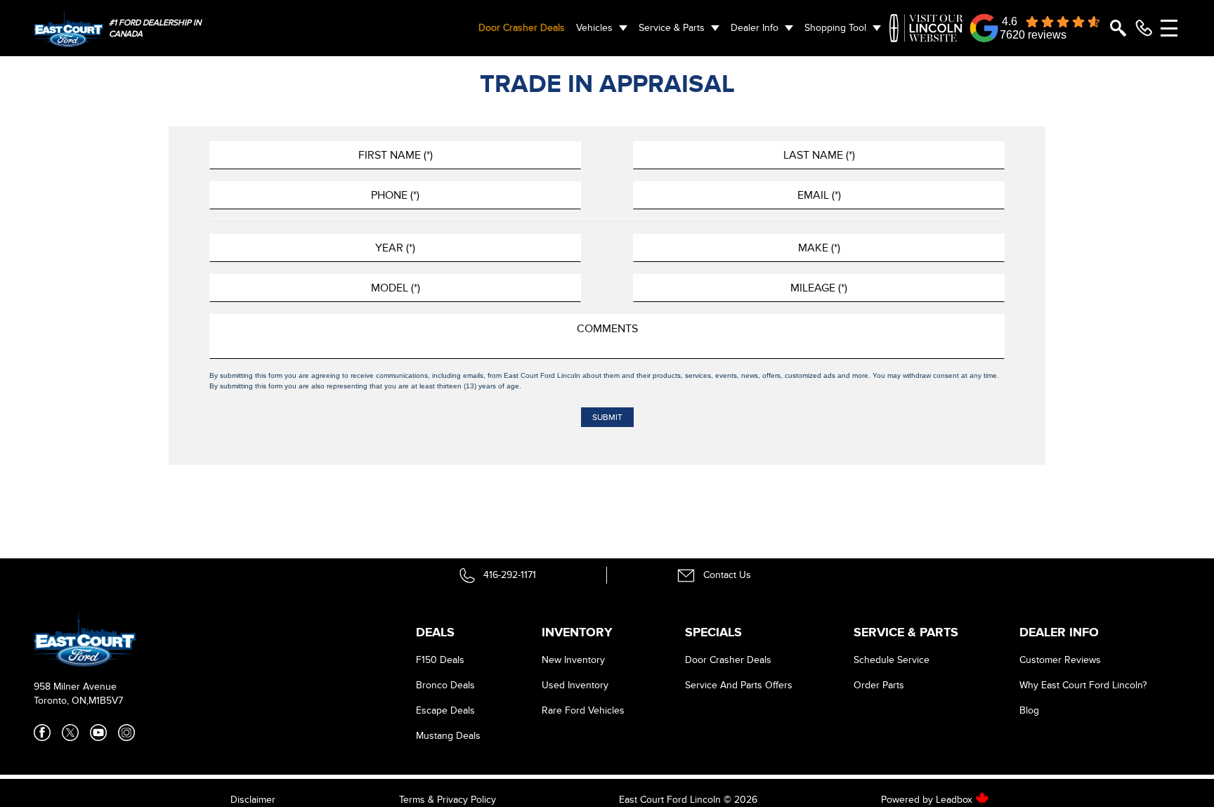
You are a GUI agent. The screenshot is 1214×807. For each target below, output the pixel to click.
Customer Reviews (1060, 660)
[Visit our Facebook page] (42, 732)
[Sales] (1143, 28)
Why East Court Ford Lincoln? (1083, 685)
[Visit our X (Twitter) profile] (70, 732)
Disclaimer (252, 800)
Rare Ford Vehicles (583, 710)
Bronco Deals (445, 685)
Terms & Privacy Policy (447, 800)
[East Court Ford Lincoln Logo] (68, 27)
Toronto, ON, (61, 701)
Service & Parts (672, 28)
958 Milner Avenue (75, 687)
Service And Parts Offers (738, 685)
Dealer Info (754, 28)
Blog (1029, 710)
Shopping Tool (835, 28)
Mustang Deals (448, 736)
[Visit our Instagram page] (126, 732)
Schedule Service (891, 660)
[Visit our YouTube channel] (98, 732)
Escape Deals (445, 710)
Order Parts (879, 685)
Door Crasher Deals (521, 28)
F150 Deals (440, 660)
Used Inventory (575, 685)
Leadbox (955, 800)
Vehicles (594, 28)
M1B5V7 (106, 701)
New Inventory (573, 660)
